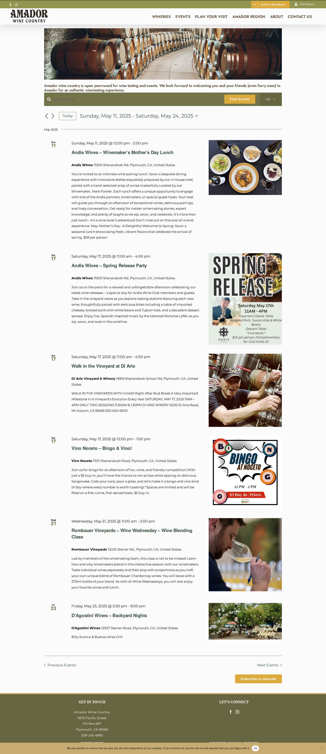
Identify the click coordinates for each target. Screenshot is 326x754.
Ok (255, 748)
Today (67, 116)
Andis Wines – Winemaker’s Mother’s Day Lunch (122, 152)
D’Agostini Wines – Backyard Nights (109, 615)
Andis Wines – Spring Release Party (109, 265)
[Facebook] (231, 712)
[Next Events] (53, 116)
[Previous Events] (46, 116)
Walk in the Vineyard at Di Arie (103, 366)
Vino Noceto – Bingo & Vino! (102, 448)
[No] (321, 748)
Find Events (240, 99)
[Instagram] (237, 712)
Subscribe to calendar (258, 679)
